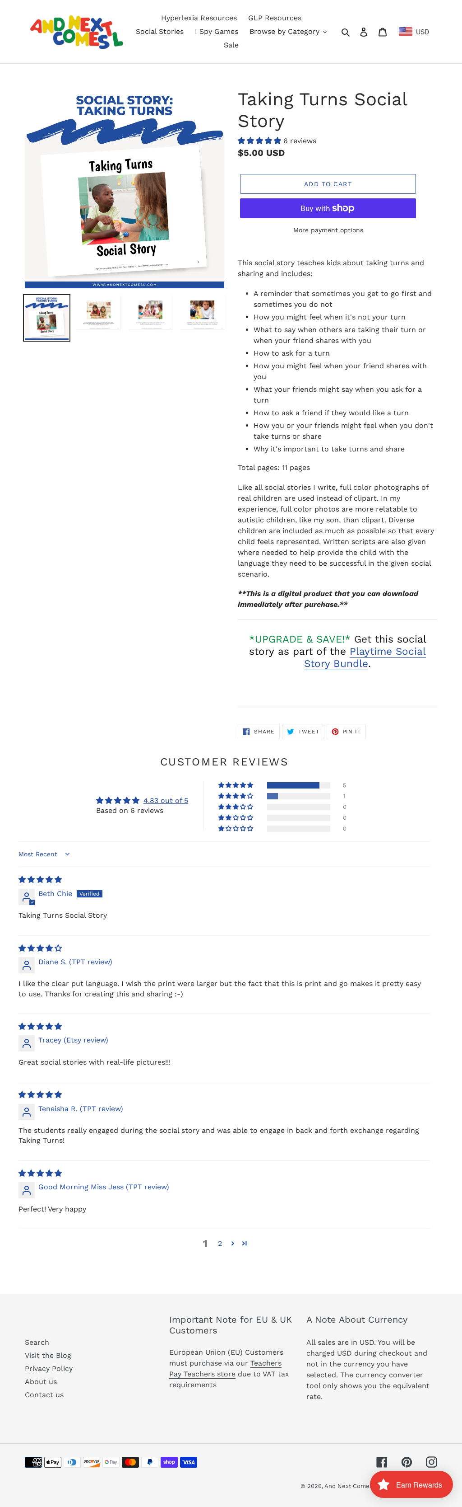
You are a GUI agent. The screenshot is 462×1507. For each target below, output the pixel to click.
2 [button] (220, 1243)
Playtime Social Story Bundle (365, 657)
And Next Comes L (351, 1486)
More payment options (328, 230)
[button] (260, 140)
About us (41, 1381)
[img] (40, 879)
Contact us (44, 1394)
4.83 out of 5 (165, 800)
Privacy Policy (49, 1368)
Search (37, 1342)
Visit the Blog (48, 1355)
